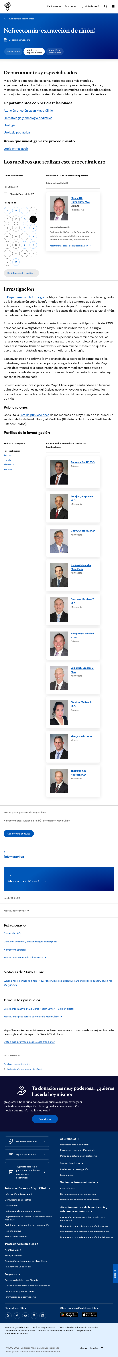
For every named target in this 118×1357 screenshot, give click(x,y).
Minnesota (9, 464)
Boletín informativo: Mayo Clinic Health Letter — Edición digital (39, 1008)
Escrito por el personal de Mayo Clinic (25, 812)
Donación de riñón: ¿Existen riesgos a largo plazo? (31, 941)
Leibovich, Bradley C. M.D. (82, 669)
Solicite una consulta (18, 833)
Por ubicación (11, 186)
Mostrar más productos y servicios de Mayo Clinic (31, 1016)
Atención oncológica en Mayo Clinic (28, 110)
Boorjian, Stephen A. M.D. (82, 498)
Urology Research (16, 148)
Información (13, 51)
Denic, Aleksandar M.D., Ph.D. (81, 566)
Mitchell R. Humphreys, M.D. (80, 199)
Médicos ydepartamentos (34, 51)
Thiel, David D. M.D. (81, 736)
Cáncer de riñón (12, 933)
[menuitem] (13, 51)
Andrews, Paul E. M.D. (83, 462)
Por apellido (10, 202)
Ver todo (8, 468)
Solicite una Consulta (19, 39)
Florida (7, 459)
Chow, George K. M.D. (83, 530)
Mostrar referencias (15, 910)
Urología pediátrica (17, 132)
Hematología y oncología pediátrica (28, 118)
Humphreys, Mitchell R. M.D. (82, 635)
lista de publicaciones (34, 415)
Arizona (8, 455)
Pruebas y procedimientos (21, 18)
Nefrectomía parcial (15, 949)
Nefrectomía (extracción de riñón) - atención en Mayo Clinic (37, 820)
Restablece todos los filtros (21, 273)
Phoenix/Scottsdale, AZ (22, 194)
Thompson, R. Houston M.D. (78, 772)
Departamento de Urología (25, 297)
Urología (9, 125)
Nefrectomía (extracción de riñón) (49, 30)
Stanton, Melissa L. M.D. (81, 704)
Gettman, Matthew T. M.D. (82, 601)
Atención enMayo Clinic (55, 51)
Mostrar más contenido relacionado (23, 957)
